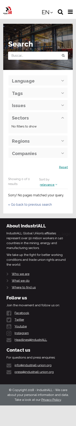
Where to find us (24, 287)
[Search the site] (63, 55)
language (23, 81)
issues (19, 105)
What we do (21, 281)
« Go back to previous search (30, 204)
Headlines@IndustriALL (31, 340)
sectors (20, 118)
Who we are (20, 274)
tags (17, 93)
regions (21, 141)
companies (24, 153)
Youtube (21, 326)
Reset (63, 167)
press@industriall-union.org (34, 372)
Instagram (22, 333)
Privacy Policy (51, 400)
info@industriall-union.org (33, 365)
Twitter (19, 320)
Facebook (22, 313)
